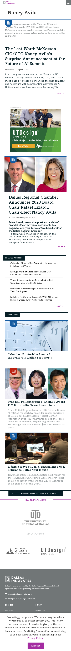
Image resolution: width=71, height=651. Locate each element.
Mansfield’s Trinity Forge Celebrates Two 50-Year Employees (32, 290)
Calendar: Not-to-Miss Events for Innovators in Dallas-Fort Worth (33, 264)
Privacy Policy (35, 638)
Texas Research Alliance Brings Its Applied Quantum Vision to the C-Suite (31, 281)
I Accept (35, 645)
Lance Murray (17, 218)
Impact (39, 605)
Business (9, 605)
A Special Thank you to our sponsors (38, 493)
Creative (9, 610)
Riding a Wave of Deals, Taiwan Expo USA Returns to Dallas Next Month (30, 273)
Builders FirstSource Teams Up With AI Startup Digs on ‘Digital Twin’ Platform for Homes (34, 298)
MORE (59, 94)
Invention (40, 610)
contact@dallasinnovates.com (20, 594)
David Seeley (13, 70)
